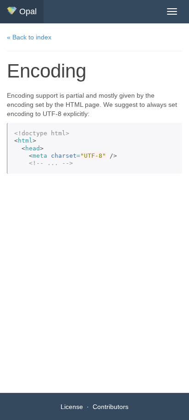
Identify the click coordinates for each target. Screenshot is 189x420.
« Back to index (29, 37)
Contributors (110, 406)
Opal (27, 11)
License (72, 406)
